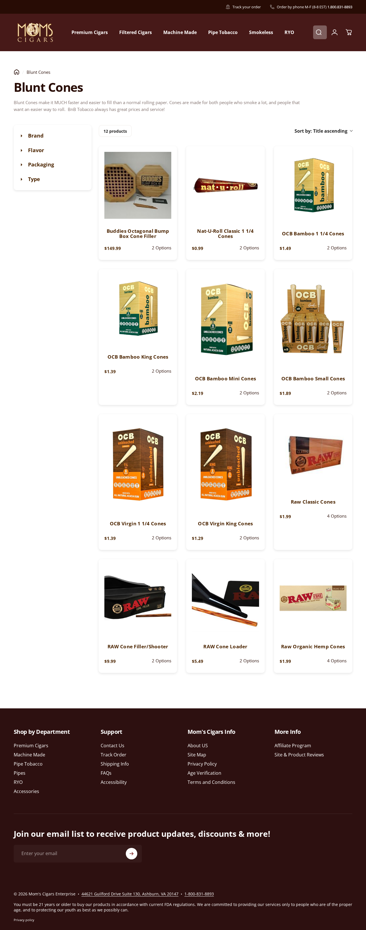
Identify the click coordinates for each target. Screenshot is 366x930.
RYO (18, 782)
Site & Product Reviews (299, 755)
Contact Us (112, 745)
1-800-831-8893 (199, 894)
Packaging (40, 164)
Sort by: (321, 131)
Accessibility (114, 782)
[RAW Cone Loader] (225, 598)
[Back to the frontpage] (16, 72)
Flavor (35, 150)
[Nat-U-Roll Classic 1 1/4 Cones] (225, 185)
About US (198, 745)
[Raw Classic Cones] (313, 453)
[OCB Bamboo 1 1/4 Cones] (313, 185)
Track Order (113, 755)
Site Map (197, 755)
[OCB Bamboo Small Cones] (313, 319)
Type (33, 179)
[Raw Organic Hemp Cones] (313, 598)
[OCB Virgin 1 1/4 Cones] (137, 464)
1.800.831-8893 (339, 6)
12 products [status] (115, 131)
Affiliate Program (292, 745)
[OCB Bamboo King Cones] (137, 308)
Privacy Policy (202, 764)
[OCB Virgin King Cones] (225, 464)
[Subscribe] (131, 853)
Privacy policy (24, 920)
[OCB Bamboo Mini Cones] (225, 319)
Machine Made (29, 755)
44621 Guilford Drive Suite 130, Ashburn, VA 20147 (129, 894)
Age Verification (204, 773)
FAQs (106, 773)
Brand (35, 135)
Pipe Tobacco (28, 764)
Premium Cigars (31, 745)
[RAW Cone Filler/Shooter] (137, 598)
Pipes (19, 773)
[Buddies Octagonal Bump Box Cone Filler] (137, 185)
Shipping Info (115, 764)
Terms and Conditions (211, 782)
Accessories (26, 791)
